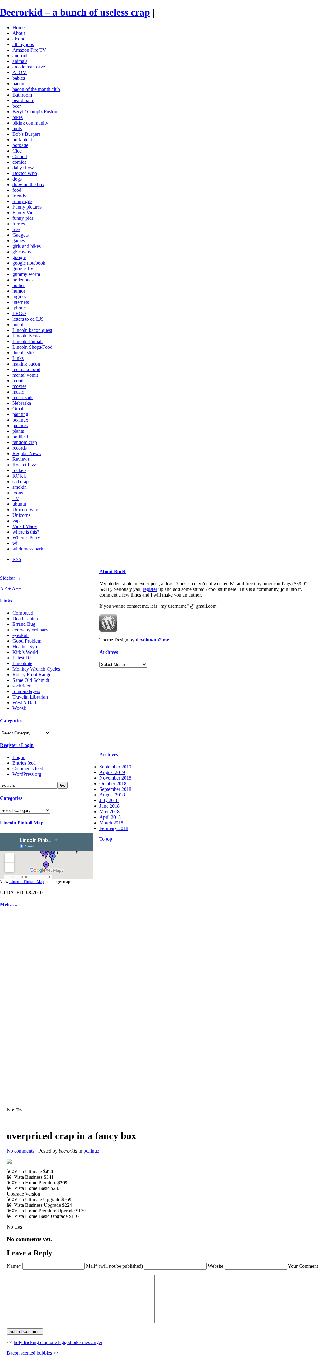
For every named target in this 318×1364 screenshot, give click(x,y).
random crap (24, 442)
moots (18, 380)
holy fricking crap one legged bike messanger (58, 1342)
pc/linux (20, 419)
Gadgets (20, 235)
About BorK (112, 571)
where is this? (25, 532)
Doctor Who (24, 173)
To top (105, 839)
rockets (19, 470)
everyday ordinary (30, 629)
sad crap (20, 481)
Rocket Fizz (24, 464)
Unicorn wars (25, 509)
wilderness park (27, 548)
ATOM (19, 72)
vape (17, 520)
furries (18, 223)
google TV (23, 268)
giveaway (21, 251)
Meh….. (8, 904)
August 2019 (112, 772)
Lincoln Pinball (27, 341)
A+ (8, 588)
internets (20, 302)
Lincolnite (22, 663)
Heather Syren (26, 646)
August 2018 (112, 794)
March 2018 (111, 822)
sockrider (21, 685)
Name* (14, 1266)
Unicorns (21, 515)
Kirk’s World (25, 652)
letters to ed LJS (28, 319)
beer (16, 106)
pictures (20, 425)
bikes (17, 117)
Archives (108, 652)
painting (20, 414)
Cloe (17, 150)
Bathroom (22, 94)
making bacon (26, 363)
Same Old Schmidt (30, 680)
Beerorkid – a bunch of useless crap (75, 12)
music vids (22, 397)
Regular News (26, 453)
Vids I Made (24, 526)
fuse (16, 229)
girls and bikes (26, 246)
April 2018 (110, 817)
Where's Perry (26, 537)
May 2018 (109, 811)
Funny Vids (23, 212)
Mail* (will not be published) (115, 1266)
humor (18, 291)
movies (19, 386)
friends (19, 195)
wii (15, 543)
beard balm (23, 100)
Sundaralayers (26, 691)
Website (215, 1266)
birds (17, 128)
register (150, 589)
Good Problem (26, 641)
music (18, 391)
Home (18, 27)
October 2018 (112, 783)
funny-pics (22, 218)
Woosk (19, 708)
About (18, 33)
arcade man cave (28, 66)
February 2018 (113, 828)
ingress (19, 296)
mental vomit (25, 375)
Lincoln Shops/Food (32, 347)
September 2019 (115, 766)
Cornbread (22, 613)
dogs (17, 179)
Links (18, 358)
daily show (23, 167)
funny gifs (22, 201)
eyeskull (20, 635)
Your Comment (303, 1266)
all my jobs (23, 44)
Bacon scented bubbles (29, 1353)
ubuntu (19, 504)
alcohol (19, 38)
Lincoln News (26, 335)
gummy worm (26, 274)
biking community (30, 122)
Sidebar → (10, 578)
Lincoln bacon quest (32, 330)
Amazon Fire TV (29, 50)
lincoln (19, 324)
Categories (11, 720)
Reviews (21, 459)
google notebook (28, 263)
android (19, 55)
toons (17, 492)
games (18, 240)
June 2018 (109, 806)
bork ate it (22, 139)
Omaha (19, 408)
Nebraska (21, 403)
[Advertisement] (18, 1007)
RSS (16, 559)
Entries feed (24, 763)
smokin (19, 487)
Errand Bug (23, 624)
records (19, 448)
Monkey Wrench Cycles (36, 669)
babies (18, 78)
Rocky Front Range (31, 674)
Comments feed (27, 768)
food (16, 190)
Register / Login (17, 745)
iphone (19, 307)
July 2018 (109, 800)
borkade (20, 145)
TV (15, 498)
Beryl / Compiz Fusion (34, 111)
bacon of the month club (36, 89)
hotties (18, 285)
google (19, 257)
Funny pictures (27, 207)
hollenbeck (23, 279)
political (20, 436)
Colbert (19, 156)
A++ (16, 588)
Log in (18, 757)
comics (19, 162)
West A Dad (24, 702)
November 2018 (115, 778)
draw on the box (28, 184)
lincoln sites (23, 352)
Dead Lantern (25, 618)
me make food (26, 369)
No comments (20, 1151)
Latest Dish (23, 657)
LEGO (19, 313)
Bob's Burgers (26, 134)
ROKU (19, 476)
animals (19, 61)
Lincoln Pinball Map (21, 822)
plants (18, 431)
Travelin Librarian (30, 697)
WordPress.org (26, 774)
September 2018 (115, 789)
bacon (18, 83)
